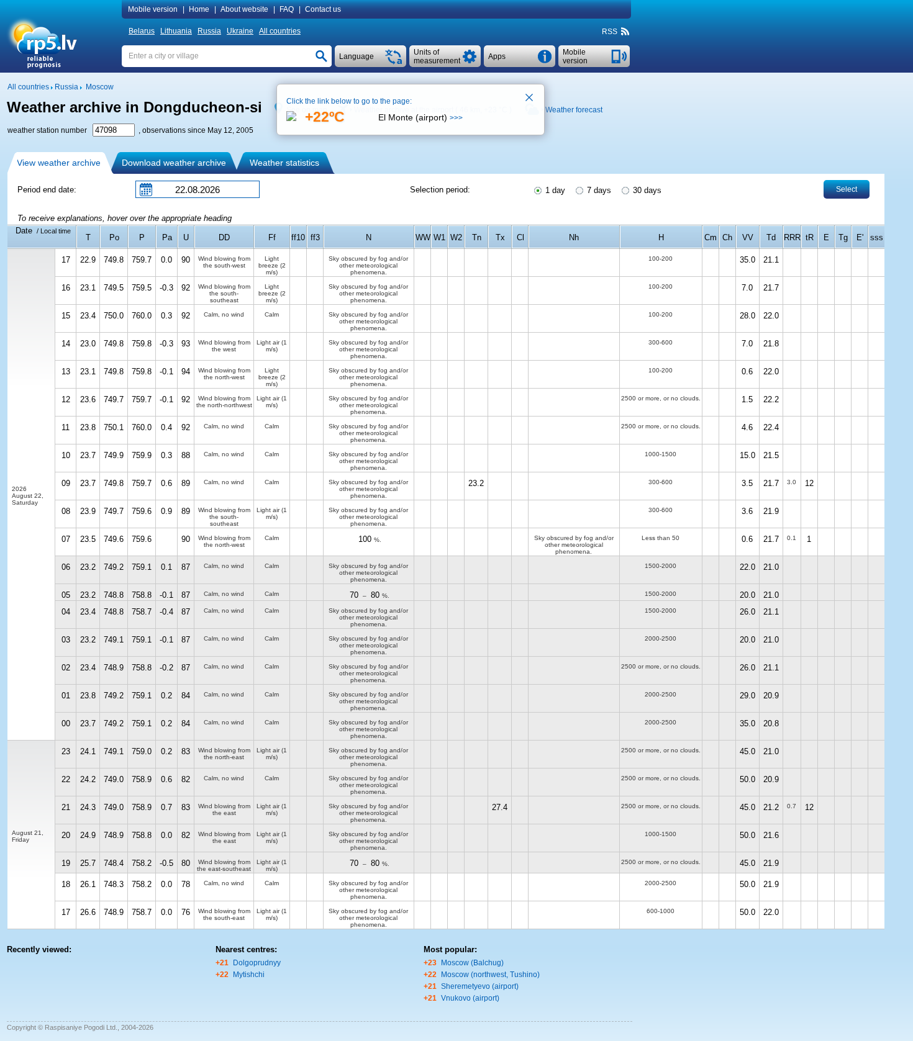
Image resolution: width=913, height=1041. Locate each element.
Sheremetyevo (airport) (480, 986)
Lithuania (176, 31)
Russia (209, 31)
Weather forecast (573, 110)
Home (199, 9)
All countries (280, 31)
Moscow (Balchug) (472, 962)
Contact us (323, 9)
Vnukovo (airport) (470, 998)
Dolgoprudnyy (257, 962)
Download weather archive (174, 163)
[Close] (530, 99)
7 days (597, 190)
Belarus (142, 31)
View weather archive (59, 163)
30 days (645, 190)
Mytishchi (249, 974)
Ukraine (240, 31)
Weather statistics (284, 163)
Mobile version (153, 9)
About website (244, 9)
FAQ (286, 9)
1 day (554, 190)
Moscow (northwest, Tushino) (490, 974)
